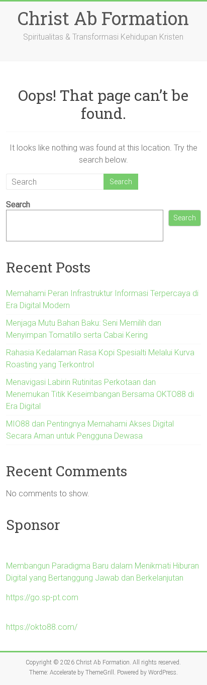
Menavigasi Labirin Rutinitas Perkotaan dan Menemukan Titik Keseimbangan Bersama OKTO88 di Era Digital (100, 394)
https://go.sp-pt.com (42, 597)
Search (18, 204)
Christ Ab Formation (103, 18)
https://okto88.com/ (41, 627)
